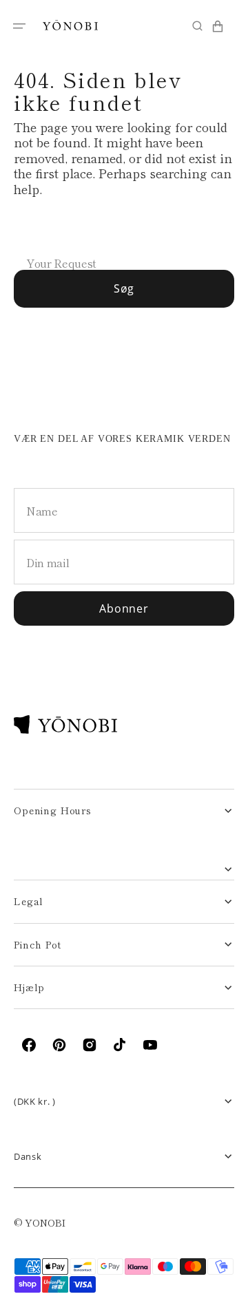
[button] (19, 26)
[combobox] (124, 240)
